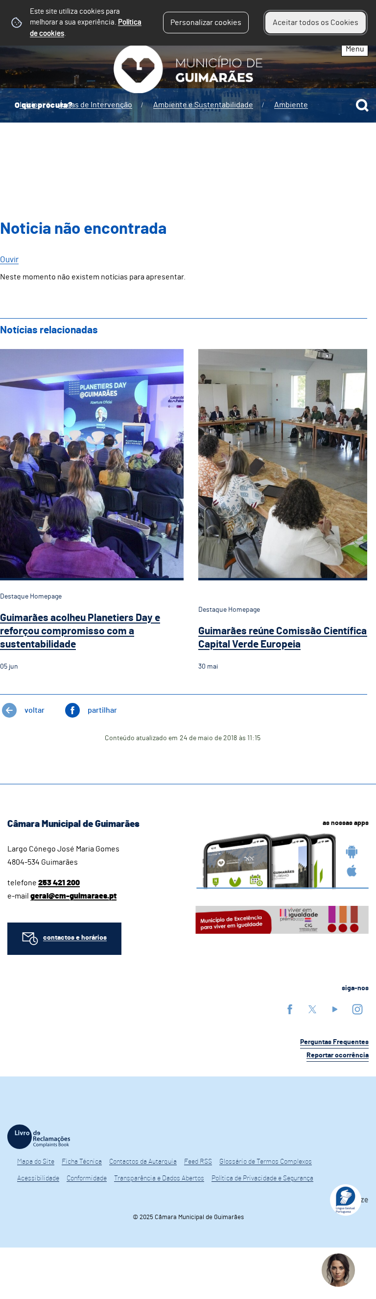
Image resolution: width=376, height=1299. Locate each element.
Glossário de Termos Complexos (265, 1161)
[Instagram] (357, 1009)
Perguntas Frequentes (334, 1042)
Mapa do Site (35, 1161)
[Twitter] (312, 1009)
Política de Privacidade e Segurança (262, 1178)
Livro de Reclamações (38, 1136)
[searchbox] (188, 105)
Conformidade (87, 1178)
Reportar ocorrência (337, 1055)
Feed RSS (198, 1161)
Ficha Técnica (82, 1161)
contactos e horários (75, 937)
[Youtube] (335, 1009)
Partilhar (102, 710)
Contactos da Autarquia (143, 1161)
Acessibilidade (38, 1178)
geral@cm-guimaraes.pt (73, 896)
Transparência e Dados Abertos (159, 1178)
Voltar (34, 710)
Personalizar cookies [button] (205, 22)
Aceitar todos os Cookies (315, 22)
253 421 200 (59, 883)
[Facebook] (290, 1009)
